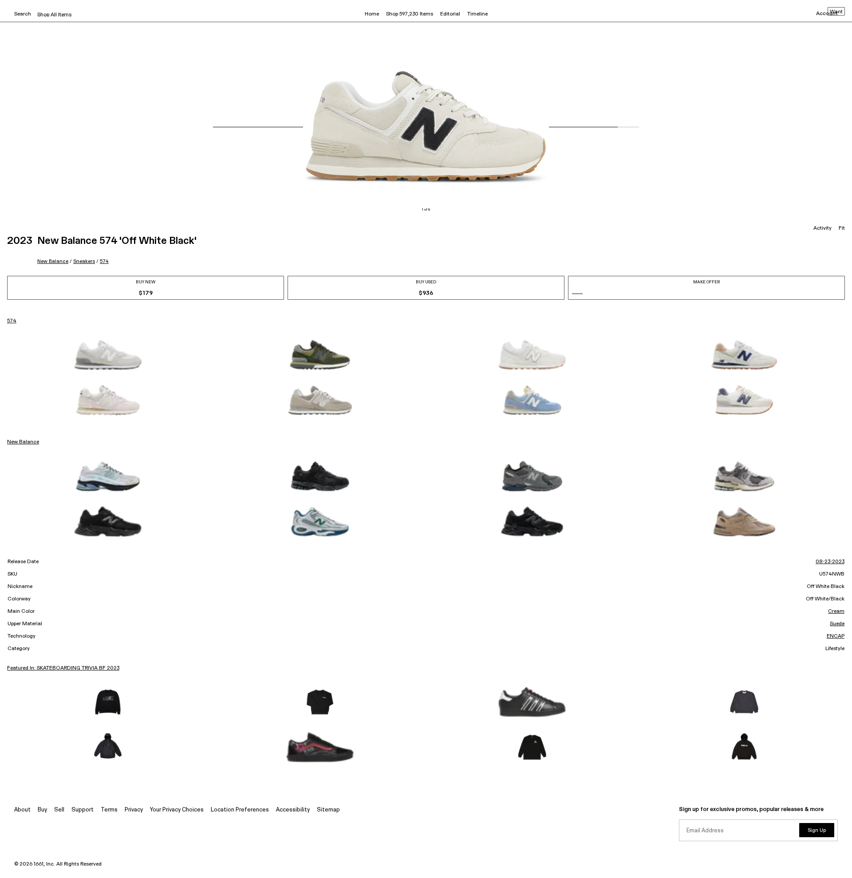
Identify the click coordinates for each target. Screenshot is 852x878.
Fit (842, 228)
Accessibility (293, 810)
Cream (836, 611)
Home (372, 14)
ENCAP (835, 636)
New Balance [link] (23, 442)
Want (836, 12)
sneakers (84, 261)
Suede (837, 624)
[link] (108, 354)
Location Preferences (240, 810)
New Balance (52, 261)
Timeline (477, 14)
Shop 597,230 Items (409, 14)
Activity (822, 228)
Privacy (134, 810)
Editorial (450, 14)
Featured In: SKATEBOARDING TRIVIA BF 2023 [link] (63, 668)
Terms (109, 810)
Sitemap (328, 810)
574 (104, 261)
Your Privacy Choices (177, 810)
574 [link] (11, 321)
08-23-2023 (830, 561)
